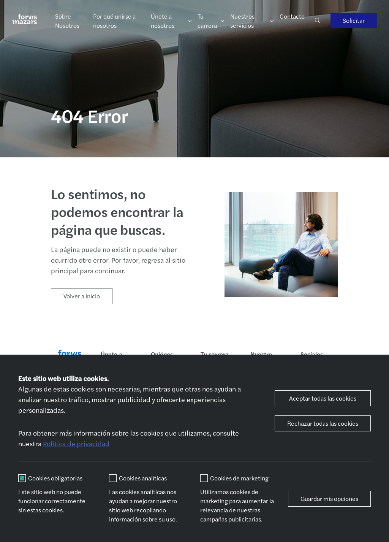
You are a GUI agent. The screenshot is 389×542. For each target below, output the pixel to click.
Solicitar (354, 20)
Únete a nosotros (162, 21)
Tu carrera (207, 21)
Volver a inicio (81, 296)
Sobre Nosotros (67, 21)
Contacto (292, 16)
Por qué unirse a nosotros (114, 21)
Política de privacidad (76, 443)
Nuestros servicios (242, 21)
